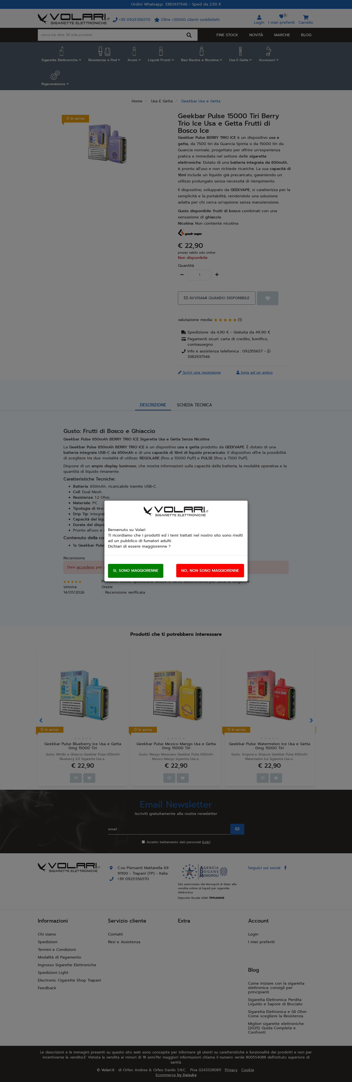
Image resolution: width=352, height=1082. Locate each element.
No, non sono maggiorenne (210, 570)
